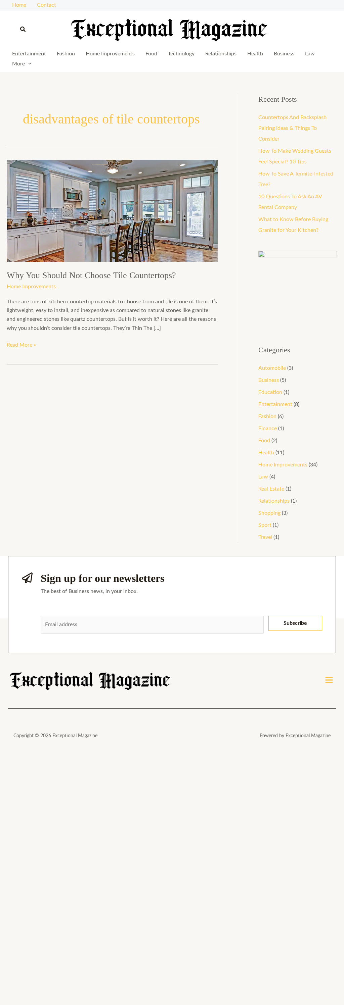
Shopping (269, 513)
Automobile (272, 368)
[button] (23, 29)
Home (19, 5)
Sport (264, 525)
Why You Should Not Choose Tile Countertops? (91, 275)
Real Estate (271, 489)
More (18, 63)
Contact (46, 5)
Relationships (220, 53)
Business (284, 53)
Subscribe (295, 623)
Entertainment (29, 53)
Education (270, 392)
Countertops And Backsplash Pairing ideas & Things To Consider (292, 128)
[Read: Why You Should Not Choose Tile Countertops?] (112, 210)
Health (255, 53)
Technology (181, 53)
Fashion (66, 53)
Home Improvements (110, 53)
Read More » (21, 344)
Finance (267, 428)
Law (310, 53)
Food (151, 53)
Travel (265, 537)
